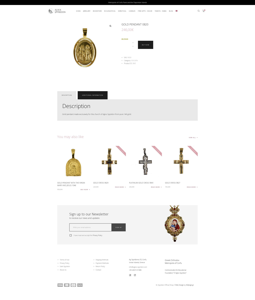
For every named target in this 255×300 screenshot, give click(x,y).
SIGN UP (118, 227)
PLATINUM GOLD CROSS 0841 (141, 183)
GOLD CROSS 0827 (172, 183)
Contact (98, 270)
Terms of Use (64, 260)
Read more (119, 187)
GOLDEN (134, 60)
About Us (63, 270)
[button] (110, 26)
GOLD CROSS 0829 (100, 183)
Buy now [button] (84, 189)
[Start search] (199, 11)
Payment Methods (102, 263)
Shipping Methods (102, 260)
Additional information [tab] (92, 95)
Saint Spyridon (65, 266)
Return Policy (100, 266)
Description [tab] (67, 95)
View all (192, 137)
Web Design (179, 285)
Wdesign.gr (190, 285)
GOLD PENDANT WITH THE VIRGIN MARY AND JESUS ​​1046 (71, 184)
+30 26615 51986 (135, 270)
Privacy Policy (97, 235)
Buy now (145, 45)
